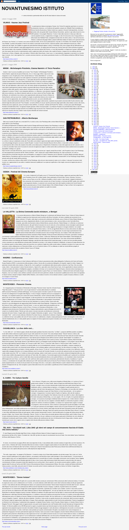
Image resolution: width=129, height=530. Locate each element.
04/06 (95, 147)
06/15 (95, 113)
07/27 (95, 104)
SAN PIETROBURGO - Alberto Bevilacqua (20, 118)
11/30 (95, 75)
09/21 (95, 91)
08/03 (95, 102)
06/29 (95, 110)
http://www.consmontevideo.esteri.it (11, 521)
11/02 (95, 81)
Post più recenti (6, 526)
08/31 (95, 96)
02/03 (95, 161)
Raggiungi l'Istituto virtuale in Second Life (104, 31)
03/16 (95, 152)
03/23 (95, 150)
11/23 (95, 76)
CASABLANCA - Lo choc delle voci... (18, 328)
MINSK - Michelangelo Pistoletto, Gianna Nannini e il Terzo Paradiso (31, 68)
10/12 (95, 86)
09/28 (95, 89)
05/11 (95, 121)
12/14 (95, 71)
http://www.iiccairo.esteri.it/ (10, 422)
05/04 (95, 123)
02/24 (95, 156)
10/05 (95, 88)
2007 (93, 169)
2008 (93, 68)
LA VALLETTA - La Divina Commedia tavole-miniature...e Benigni (30, 212)
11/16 (95, 78)
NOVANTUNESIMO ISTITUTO (33, 8)
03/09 (95, 153)
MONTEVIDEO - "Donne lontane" (16, 477)
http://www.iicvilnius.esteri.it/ (10, 59)
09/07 (95, 94)
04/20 (95, 144)
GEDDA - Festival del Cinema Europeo (19, 172)
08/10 (95, 100)
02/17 (95, 158)
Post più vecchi (83, 526)
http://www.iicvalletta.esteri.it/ (9, 250)
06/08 (95, 115)
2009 (93, 67)
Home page (44, 526)
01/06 (95, 168)
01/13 (95, 166)
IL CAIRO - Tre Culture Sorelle (15, 378)
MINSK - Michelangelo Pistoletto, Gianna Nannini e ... (107, 128)
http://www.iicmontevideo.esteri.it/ (11, 322)
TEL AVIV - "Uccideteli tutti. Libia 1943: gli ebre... (105, 140)
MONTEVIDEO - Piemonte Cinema (17, 284)
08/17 (95, 99)
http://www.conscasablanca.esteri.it (11, 368)
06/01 (95, 116)
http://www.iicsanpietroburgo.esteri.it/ (12, 166)
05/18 (95, 120)
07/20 (95, 105)
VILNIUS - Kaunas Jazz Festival (16, 23)
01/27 (95, 163)
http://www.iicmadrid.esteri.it (9, 278)
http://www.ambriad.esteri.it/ (31, 189)
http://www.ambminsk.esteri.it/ (10, 112)
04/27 (95, 124)
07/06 (95, 108)
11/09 (95, 79)
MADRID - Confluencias (13, 258)
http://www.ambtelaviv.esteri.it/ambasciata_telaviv (15, 468)
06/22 (95, 112)
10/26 (95, 83)
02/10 (95, 160)
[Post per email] (29, 61)
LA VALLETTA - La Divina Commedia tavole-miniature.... (107, 132)
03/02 (95, 155)
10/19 (95, 84)
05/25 (95, 118)
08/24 (95, 97)
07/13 (95, 107)
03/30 (95, 148)
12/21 (95, 70)
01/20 (95, 164)
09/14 (95, 92)
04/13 (95, 145)
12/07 (95, 73)
